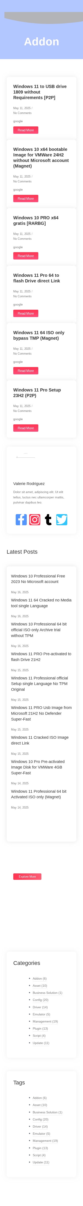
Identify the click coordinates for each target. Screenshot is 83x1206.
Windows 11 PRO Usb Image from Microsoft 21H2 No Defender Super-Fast (41, 713)
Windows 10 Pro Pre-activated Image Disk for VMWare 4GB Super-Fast (38, 767)
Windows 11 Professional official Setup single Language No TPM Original (39, 684)
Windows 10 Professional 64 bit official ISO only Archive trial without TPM (39, 630)
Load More (25, 823)
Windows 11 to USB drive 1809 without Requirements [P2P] (40, 92)
